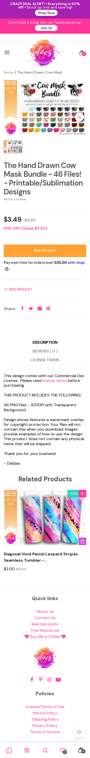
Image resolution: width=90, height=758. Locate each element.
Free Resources (45, 630)
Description (45, 342)
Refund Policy (45, 713)
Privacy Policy (45, 725)
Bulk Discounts (45, 624)
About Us (45, 611)
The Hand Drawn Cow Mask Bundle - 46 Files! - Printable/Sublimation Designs (43, 178)
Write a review (15, 199)
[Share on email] (39, 309)
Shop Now (46, 13)
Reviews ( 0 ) (45, 351)
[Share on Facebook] (22, 309)
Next (80, 535)
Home (9, 72)
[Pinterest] (41, 680)
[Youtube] (58, 680)
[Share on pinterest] (48, 309)
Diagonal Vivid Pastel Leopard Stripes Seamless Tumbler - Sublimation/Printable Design (41, 557)
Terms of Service (45, 731)
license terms (54, 380)
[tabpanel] (45, 107)
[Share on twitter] (31, 309)
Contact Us (45, 617)
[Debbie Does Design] (43, 53)
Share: (10, 308)
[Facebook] (32, 680)
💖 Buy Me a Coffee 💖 (45, 636)
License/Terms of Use (45, 706)
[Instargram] (49, 680)
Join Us (46, 28)
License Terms (45, 360)
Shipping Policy (45, 719)
